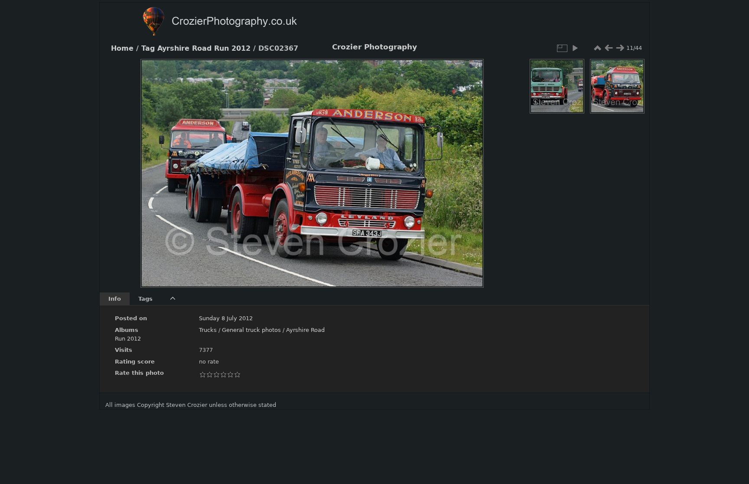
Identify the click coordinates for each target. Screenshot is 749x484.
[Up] (309, 72)
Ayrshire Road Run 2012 (204, 48)
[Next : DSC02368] (619, 48)
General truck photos (251, 330)
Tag (148, 48)
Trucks (208, 330)
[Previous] (154, 167)
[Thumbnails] (597, 48)
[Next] (470, 167)
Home (122, 48)
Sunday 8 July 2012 (226, 318)
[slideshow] (574, 48)
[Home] (237, 22)
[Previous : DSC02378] (608, 48)
